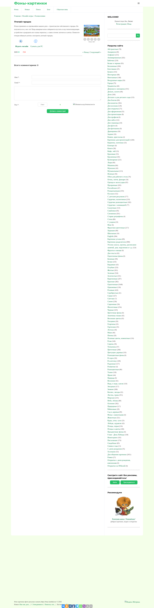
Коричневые (112, 279)
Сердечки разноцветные (117, 202)
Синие (110, 301)
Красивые (111, 154)
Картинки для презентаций (118, 140)
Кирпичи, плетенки (115, 143)
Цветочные (111, 350)
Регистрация (121, 24)
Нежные (110, 174)
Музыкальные (113, 171)
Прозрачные (112, 185)
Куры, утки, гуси (114, 420)
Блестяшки (111, 69)
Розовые (110, 290)
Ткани (110, 372)
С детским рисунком (115, 196)
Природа (110, 378)
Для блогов (111, 100)
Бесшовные (112, 66)
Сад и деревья (113, 412)
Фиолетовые (112, 307)
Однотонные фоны (115, 256)
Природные (112, 406)
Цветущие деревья (114, 352)
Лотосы (110, 330)
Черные (110, 310)
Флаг (109, 225)
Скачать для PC (36, 46)
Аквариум (111, 52)
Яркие (110, 375)
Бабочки (110, 60)
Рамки (110, 457)
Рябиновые (111, 409)
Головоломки (40, 16)
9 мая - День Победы (115, 435)
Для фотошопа (113, 128)
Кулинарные (112, 160)
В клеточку (112, 361)
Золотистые (112, 276)
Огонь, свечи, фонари (116, 179)
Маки (109, 333)
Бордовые (111, 265)
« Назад (85, 52)
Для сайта (111, 120)
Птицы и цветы (113, 429)
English (110, 236)
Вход (129, 24)
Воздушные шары (114, 80)
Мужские (111, 168)
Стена (109, 219)
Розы (109, 341)
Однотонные (112, 284)
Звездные (111, 386)
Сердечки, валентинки (116, 199)
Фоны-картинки (30, 3)
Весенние (111, 381)
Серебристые (112, 293)
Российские (112, 188)
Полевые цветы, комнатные (118, 338)
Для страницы (113, 123)
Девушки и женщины (116, 89)
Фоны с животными (115, 415)
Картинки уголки (114, 239)
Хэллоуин (111, 452)
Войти (115, 482)
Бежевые (111, 259)
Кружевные (112, 157)
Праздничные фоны (115, 432)
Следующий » (95, 52)
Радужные (111, 364)
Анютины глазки (114, 316)
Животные (111, 418)
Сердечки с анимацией (116, 205)
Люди (109, 162)
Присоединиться (129, 482)
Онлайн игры (27, 16)
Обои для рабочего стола (117, 177)
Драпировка (112, 131)
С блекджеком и (37, 604)
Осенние (111, 403)
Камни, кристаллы (114, 137)
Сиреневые (111, 304)
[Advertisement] (77, 569)
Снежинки (111, 214)
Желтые (110, 270)
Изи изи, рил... (24, 604)
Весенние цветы (114, 318)
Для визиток (112, 103)
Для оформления (114, 111)
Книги (110, 148)
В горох (110, 358)
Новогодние (112, 437)
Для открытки (113, 109)
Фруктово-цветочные (116, 228)
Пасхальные (112, 440)
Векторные (111, 75)
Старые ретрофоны (115, 216)
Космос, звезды (113, 392)
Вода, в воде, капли (115, 384)
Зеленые (110, 273)
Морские (111, 398)
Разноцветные (113, 369)
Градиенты (111, 86)
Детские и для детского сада (118, 97)
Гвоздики (111, 321)
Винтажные (112, 77)
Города (110, 83)
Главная (17, 16)
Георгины (111, 324)
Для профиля (112, 117)
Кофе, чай (111, 151)
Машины (111, 165)
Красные (111, 282)
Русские (110, 194)
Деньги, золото (113, 92)
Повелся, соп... (50, 604)
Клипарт (110, 145)
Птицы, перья (113, 426)
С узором (111, 222)
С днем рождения (114, 449)
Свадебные (111, 443)
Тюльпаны (111, 347)
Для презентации (114, 114)
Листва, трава (113, 395)
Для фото (111, 126)
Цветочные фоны (114, 313)
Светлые (110, 299)
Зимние (110, 389)
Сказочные (111, 208)
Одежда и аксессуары (116, 182)
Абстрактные (112, 49)
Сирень (110, 344)
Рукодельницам (113, 191)
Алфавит (111, 55)
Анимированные (114, 58)
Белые (109, 262)
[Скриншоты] (92, 31)
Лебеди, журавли (114, 423)
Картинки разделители (116, 242)
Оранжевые (112, 287)
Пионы (110, 335)
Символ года (112, 446)
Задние (110, 134)
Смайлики (111, 211)
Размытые (111, 367)
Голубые (110, 267)
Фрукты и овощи (114, 250)
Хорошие (111, 231)
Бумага (110, 72)
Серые (110, 296)
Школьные (111, 233)
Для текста (111, 253)
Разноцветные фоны (115, 355)
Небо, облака (112, 401)
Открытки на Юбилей (116, 466)
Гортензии (111, 327)
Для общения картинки (116, 454)
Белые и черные (113, 63)
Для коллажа (112, 106)
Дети (109, 94)
